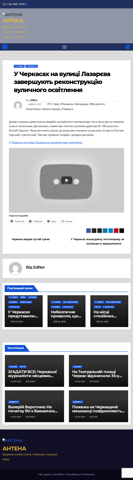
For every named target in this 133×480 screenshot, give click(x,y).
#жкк (56, 104)
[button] (122, 46)
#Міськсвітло (97, 104)
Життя (23, 367)
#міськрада (81, 104)
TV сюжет (19, 66)
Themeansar (88, 474)
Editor (33, 100)
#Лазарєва (66, 104)
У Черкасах (31, 66)
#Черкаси (67, 109)
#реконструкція (51, 109)
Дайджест (13, 402)
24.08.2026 (16, 381)
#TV (49, 104)
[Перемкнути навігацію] (64, 46)
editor (93, 417)
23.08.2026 (16, 417)
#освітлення (33, 109)
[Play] (66, 180)
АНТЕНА (12, 21)
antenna (30, 381)
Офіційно (13, 302)
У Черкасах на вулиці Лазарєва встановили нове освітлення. (46, 142)
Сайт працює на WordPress (51, 474)
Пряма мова (25, 302)
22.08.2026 (80, 417)
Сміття (98, 307)
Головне (32, 297)
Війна (23, 297)
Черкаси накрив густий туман (30, 239)
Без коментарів (70, 302)
